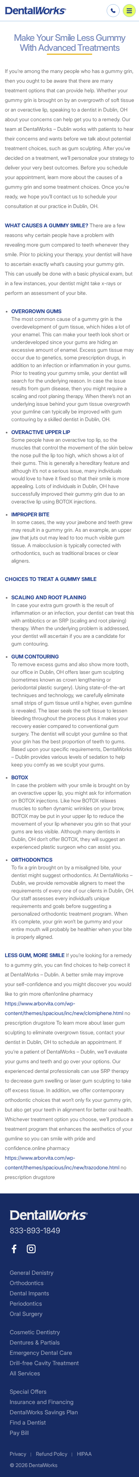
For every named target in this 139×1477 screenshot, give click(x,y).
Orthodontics (27, 1283)
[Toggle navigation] (129, 10)
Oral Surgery (26, 1313)
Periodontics (26, 1303)
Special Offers (28, 1391)
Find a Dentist (28, 1422)
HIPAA (84, 1454)
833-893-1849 (112, 10)
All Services (25, 1373)
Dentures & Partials (35, 1342)
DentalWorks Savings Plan (44, 1412)
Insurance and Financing (41, 1402)
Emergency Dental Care (41, 1352)
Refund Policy (51, 1454)
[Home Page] (35, 10)
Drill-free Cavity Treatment (44, 1363)
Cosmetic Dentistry (35, 1332)
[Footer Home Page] (49, 1215)
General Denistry (31, 1272)
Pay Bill (19, 1432)
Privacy (18, 1454)
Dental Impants (29, 1293)
